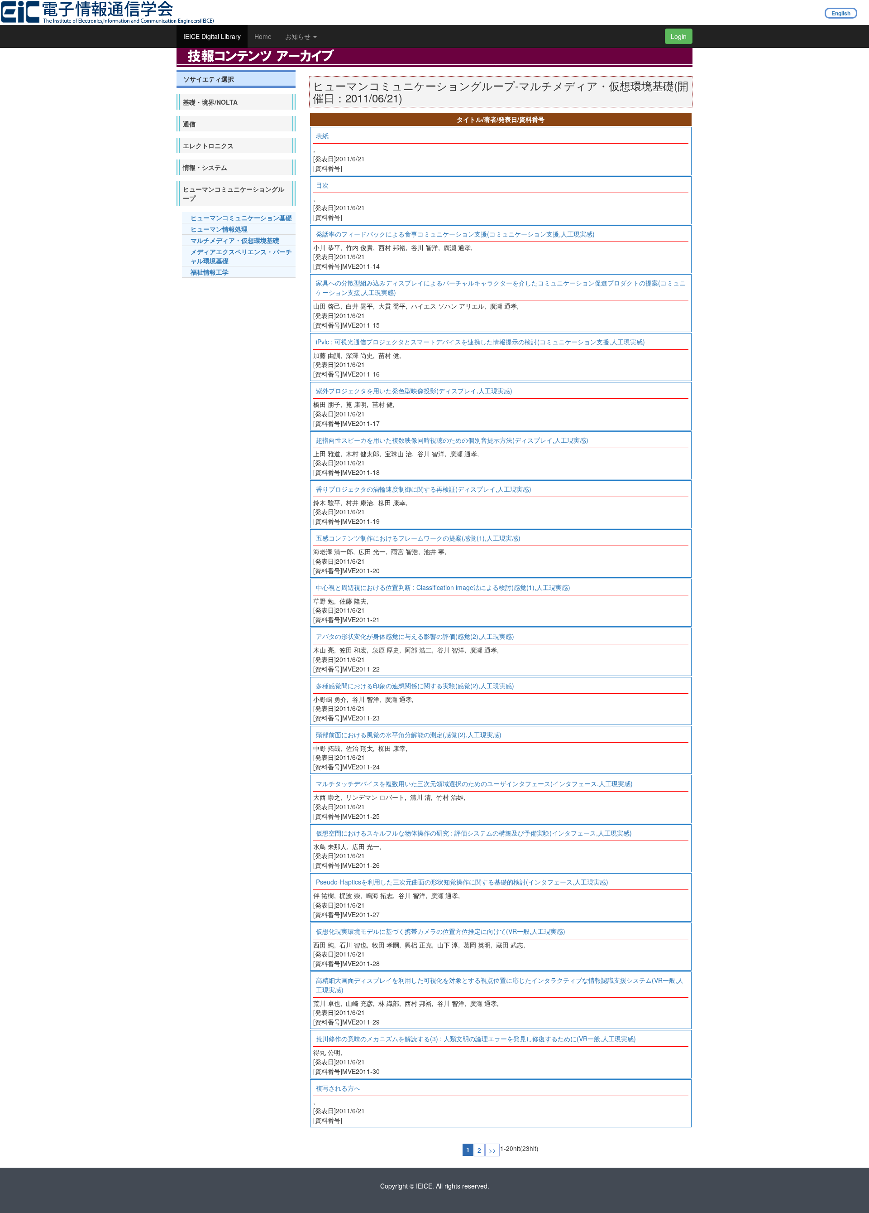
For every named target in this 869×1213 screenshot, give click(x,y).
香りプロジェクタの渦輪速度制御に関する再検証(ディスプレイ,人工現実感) (423, 488)
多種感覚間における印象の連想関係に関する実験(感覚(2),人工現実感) (415, 685)
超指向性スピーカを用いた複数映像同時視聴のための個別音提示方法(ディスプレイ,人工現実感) (452, 440)
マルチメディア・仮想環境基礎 (235, 240)
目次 (322, 184)
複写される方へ (338, 1087)
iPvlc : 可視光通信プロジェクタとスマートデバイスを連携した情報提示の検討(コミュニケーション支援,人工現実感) (480, 341)
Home (263, 36)
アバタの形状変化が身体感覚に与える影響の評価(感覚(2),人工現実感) (415, 636)
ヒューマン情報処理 (219, 228)
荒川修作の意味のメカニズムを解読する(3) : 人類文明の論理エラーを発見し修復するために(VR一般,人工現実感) (476, 1038)
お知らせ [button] (298, 36)
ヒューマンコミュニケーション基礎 (241, 217)
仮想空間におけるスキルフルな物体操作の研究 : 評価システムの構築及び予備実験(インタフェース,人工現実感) (474, 832)
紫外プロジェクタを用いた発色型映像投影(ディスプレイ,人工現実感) (414, 390)
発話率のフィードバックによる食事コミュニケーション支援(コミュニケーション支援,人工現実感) (455, 233)
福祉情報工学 (210, 271)
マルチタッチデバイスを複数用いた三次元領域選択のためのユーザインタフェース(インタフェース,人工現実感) (474, 783)
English (840, 13)
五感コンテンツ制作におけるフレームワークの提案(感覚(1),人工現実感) (418, 537)
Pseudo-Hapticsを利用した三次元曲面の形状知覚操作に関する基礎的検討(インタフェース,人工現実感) (462, 881)
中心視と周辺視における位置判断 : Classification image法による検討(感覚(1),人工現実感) (443, 587)
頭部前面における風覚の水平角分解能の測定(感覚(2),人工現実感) (408, 734)
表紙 (322, 135)
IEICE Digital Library (212, 36)
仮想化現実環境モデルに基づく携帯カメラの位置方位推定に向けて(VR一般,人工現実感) (440, 931)
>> (492, 1150)
